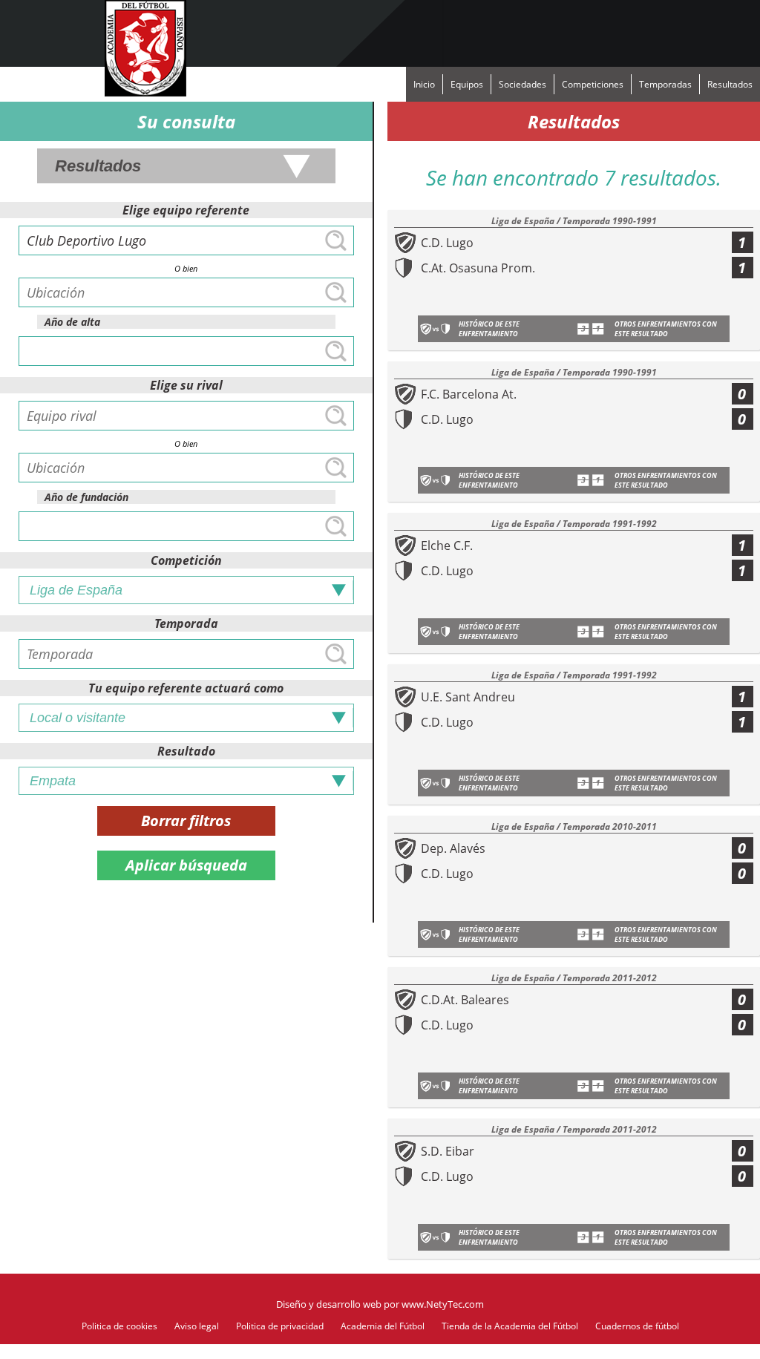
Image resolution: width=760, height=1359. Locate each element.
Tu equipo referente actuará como (186, 688)
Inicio (424, 84)
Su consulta (186, 121)
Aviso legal (196, 1326)
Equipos (467, 84)
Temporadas (665, 84)
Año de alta (72, 322)
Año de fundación (86, 497)
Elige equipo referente (185, 210)
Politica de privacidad (280, 1326)
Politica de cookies (119, 1326)
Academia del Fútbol (383, 1326)
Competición (186, 560)
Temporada (186, 623)
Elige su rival (186, 385)
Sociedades (522, 84)
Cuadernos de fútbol (637, 1326)
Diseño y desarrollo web (328, 1304)
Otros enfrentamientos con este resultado (666, 328)
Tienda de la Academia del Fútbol (510, 1326)
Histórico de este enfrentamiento (489, 328)
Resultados (730, 84)
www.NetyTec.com (443, 1304)
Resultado (186, 751)
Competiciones (592, 84)
